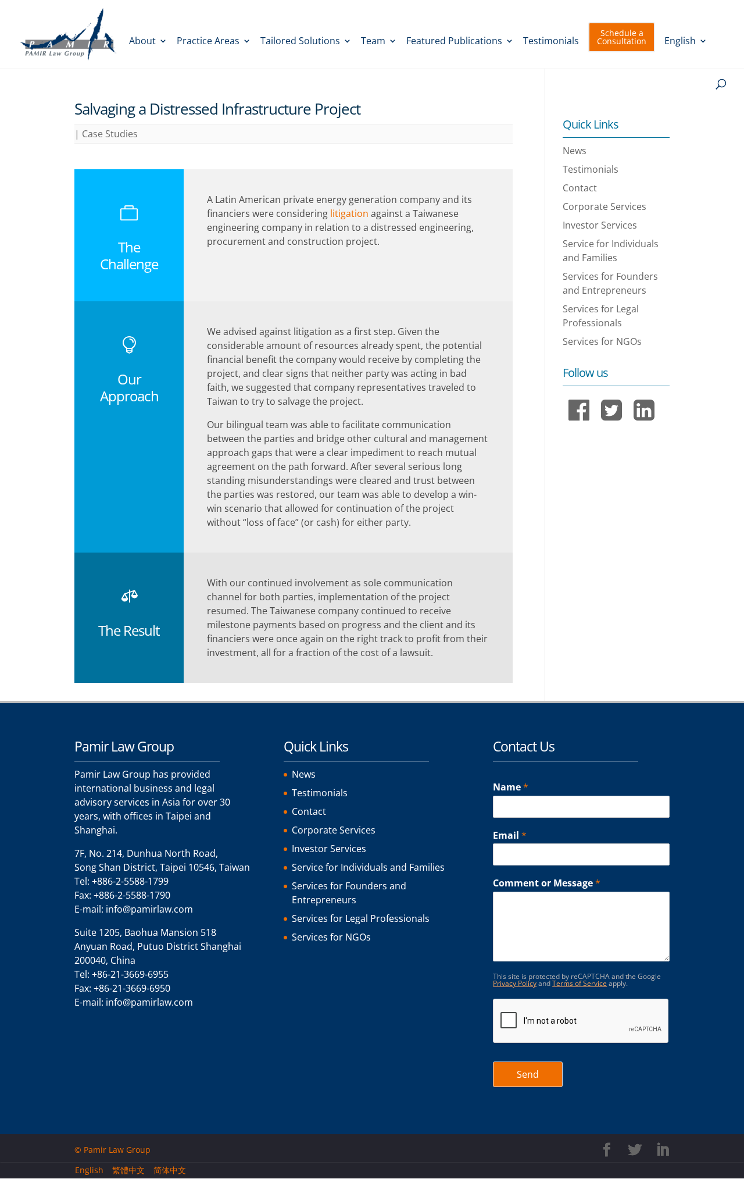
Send (528, 1074)
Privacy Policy (514, 983)
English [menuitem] (89, 1170)
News (574, 150)
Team (373, 42)
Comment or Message (546, 883)
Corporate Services (604, 206)
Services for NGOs (602, 341)
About (142, 42)
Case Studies (110, 133)
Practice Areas (208, 42)
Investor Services (600, 225)
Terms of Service (579, 983)
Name (510, 787)
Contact (580, 187)
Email (510, 835)
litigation (349, 213)
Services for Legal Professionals (361, 918)
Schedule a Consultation (621, 37)
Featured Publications (454, 42)
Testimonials (551, 42)
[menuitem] (685, 52)
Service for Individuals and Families (368, 867)
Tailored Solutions (300, 42)
